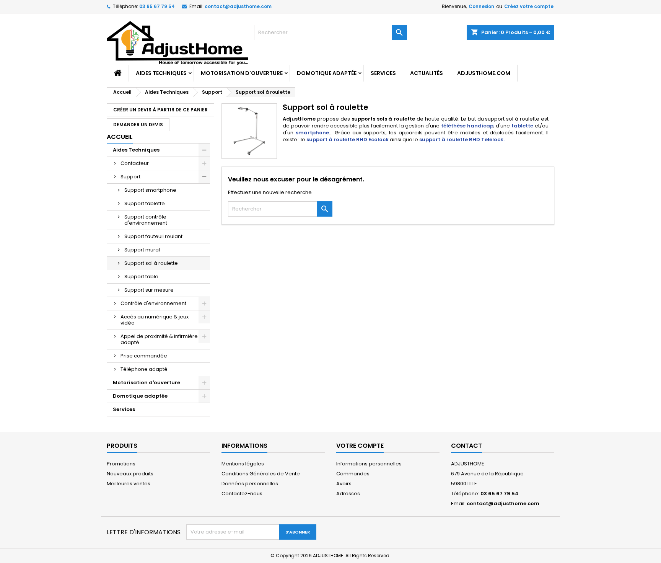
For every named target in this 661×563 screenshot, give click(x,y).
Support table (141, 276)
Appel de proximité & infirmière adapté (159, 339)
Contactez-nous (241, 493)
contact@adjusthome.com (238, 6)
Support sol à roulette (151, 263)
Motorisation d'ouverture (242, 73)
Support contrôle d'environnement (145, 220)
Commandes (353, 473)
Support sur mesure (149, 290)
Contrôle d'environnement (153, 303)
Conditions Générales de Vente (260, 473)
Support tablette (144, 203)
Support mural (142, 249)
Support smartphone (150, 190)
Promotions (121, 463)
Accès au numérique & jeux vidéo (154, 319)
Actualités (426, 73)
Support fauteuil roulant (153, 236)
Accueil (120, 136)
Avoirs (344, 483)
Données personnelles (249, 483)
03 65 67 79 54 (157, 6)
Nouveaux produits (130, 473)
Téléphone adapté (144, 369)
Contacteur (134, 163)
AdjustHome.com (483, 73)
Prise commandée (143, 355)
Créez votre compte (529, 6)
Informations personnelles (369, 463)
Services (383, 73)
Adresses (348, 493)
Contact (466, 445)
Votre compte (360, 445)
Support (130, 176)
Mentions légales (242, 463)
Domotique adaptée (327, 73)
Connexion (481, 6)
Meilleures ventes (128, 483)
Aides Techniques (161, 73)
